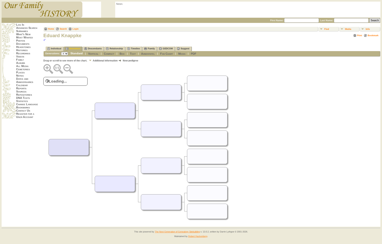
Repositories (24, 94)
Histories (22, 50)
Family (20, 59)
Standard (76, 53)
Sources (21, 91)
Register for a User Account (25, 115)
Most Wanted (24, 37)
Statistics (22, 101)
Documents (22, 43)
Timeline (135, 48)
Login (75, 29)
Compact (109, 53)
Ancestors (74, 48)
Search (63, 29)
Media (348, 29)
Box (122, 53)
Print (359, 35)
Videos (20, 56)
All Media (22, 66)
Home (51, 29)
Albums (20, 62)
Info (368, 29)
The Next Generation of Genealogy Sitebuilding (177, 231)
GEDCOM (168, 48)
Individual (56, 48)
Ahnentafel (148, 53)
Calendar (22, 85)
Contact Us (23, 110)
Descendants (95, 48)
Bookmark (373, 35)
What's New (23, 34)
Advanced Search (26, 27)
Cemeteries (23, 69)
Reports (21, 88)
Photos (20, 40)
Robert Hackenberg (197, 236)
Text (133, 53)
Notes (20, 75)
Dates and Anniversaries (24, 80)
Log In (20, 24)
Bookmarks (23, 107)
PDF (193, 53)
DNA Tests (23, 97)
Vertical (93, 53)
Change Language (27, 104)
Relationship (116, 48)
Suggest (185, 48)
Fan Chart (166, 53)
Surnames (22, 31)
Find (326, 29)
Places (20, 72)
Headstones (23, 47)
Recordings (23, 53)
